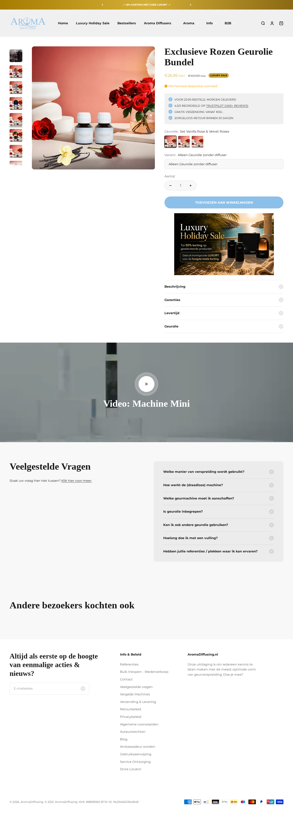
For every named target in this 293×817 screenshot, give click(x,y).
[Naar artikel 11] (16, 104)
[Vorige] (102, 5)
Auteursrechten (133, 732)
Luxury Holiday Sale (92, 23)
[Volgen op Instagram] (22, 787)
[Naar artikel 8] (16, 56)
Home (63, 23)
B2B (228, 23)
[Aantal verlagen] (170, 185)
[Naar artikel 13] (16, 136)
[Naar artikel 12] (16, 120)
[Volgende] (190, 5)
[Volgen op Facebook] (12, 787)
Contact (126, 679)
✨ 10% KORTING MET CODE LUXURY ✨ (146, 4)
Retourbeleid (130, 709)
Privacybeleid (130, 717)
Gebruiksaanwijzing (135, 754)
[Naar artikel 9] (16, 72)
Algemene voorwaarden (139, 724)
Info (209, 23)
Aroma (188, 23)
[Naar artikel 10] (16, 88)
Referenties (129, 664)
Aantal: (169, 176)
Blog (123, 739)
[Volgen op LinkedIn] (42, 787)
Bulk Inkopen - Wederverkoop (144, 672)
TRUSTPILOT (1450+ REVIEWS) (227, 106)
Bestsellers (126, 23)
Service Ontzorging (135, 762)
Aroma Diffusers (157, 23)
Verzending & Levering (138, 702)
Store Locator (130, 769)
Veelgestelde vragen (136, 687)
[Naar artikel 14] (16, 152)
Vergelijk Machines (135, 694)
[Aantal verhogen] (190, 185)
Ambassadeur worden (137, 747)
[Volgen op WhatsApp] (53, 787)
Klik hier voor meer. (76, 481)
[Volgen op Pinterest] (32, 787)
